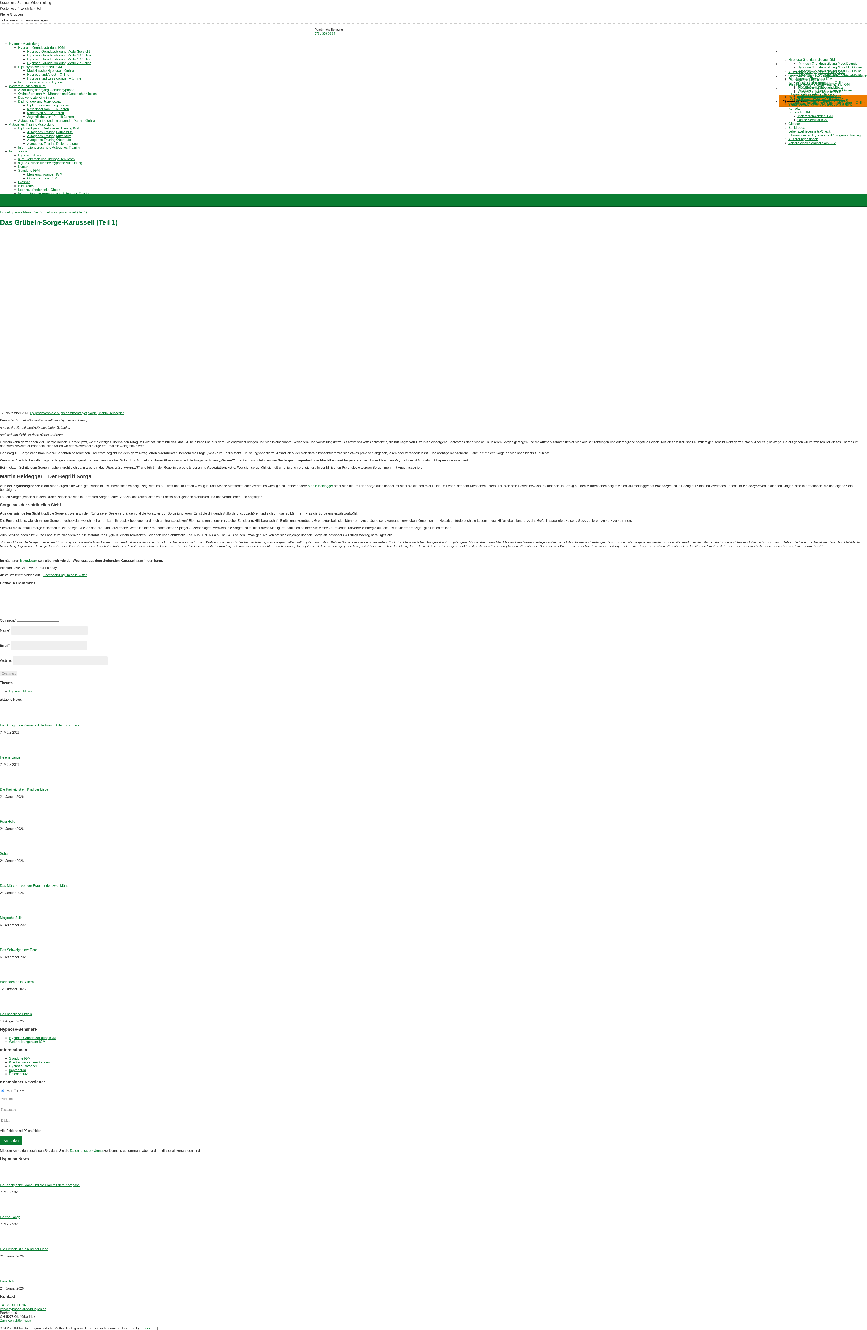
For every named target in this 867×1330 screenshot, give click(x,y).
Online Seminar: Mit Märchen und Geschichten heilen (57, 94)
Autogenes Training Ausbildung (805, 76)
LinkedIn (71, 575)
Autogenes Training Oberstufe (819, 96)
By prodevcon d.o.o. (45, 413)
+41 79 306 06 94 (13, 1305)
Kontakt (794, 108)
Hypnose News (29, 155)
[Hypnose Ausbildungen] (28, 33)
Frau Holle (7, 821)
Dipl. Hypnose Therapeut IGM (40, 67)
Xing (61, 575)
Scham (5, 853)
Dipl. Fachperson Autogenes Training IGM (819, 84)
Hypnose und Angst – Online (48, 74)
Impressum (17, 1070)
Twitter (82, 575)
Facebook (50, 575)
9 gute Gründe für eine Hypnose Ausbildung (820, 104)
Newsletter (28, 560)
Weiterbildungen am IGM (801, 64)
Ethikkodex (796, 127)
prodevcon (148, 1328)
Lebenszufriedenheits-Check (809, 131)
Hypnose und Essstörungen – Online (54, 78)
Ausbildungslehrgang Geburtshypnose (816, 72)
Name (5, 630)
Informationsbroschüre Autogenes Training (49, 147)
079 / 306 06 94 (325, 33)
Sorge (92, 413)
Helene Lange (10, 757)
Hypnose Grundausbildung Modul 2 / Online (59, 59)
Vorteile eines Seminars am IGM (812, 143)
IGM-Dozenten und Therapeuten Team (46, 159)
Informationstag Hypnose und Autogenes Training (824, 135)
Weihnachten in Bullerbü (17, 982)
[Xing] (4, 1324)
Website (6, 660)
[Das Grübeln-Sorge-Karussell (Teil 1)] (135, 406)
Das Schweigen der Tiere (18, 950)
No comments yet (74, 413)
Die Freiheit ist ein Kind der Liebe (24, 789)
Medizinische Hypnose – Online (50, 71)
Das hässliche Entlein (16, 1014)
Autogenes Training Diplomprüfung (52, 143)
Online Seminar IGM (812, 120)
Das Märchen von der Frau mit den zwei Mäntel (35, 885)
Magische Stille (11, 918)
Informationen (793, 89)
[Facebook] (2, 1324)
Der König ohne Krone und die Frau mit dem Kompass (40, 725)
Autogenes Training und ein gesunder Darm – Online (56, 120)
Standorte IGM (799, 112)
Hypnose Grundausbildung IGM (811, 59)
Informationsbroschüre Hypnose (41, 82)
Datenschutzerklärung (86, 1150)
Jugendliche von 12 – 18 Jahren (50, 117)
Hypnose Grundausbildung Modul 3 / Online (59, 63)
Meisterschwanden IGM (815, 116)
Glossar (794, 124)
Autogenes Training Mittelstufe (819, 92)
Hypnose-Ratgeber (23, 1066)
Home (759, 47)
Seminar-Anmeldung (799, 101)
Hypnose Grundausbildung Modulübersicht (828, 63)
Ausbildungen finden (803, 139)
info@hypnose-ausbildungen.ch (23, 1309)
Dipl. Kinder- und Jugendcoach (40, 101)
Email (5, 645)
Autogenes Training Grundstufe (820, 88)
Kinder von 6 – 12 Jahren (45, 113)
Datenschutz (18, 1074)
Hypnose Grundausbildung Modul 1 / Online (829, 67)
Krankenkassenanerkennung (30, 1062)
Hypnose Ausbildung (798, 51)
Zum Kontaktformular (15, 1320)
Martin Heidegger (111, 413)
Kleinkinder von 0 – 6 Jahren (48, 109)
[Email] (0, 1324)
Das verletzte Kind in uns (806, 80)
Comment (8, 620)
